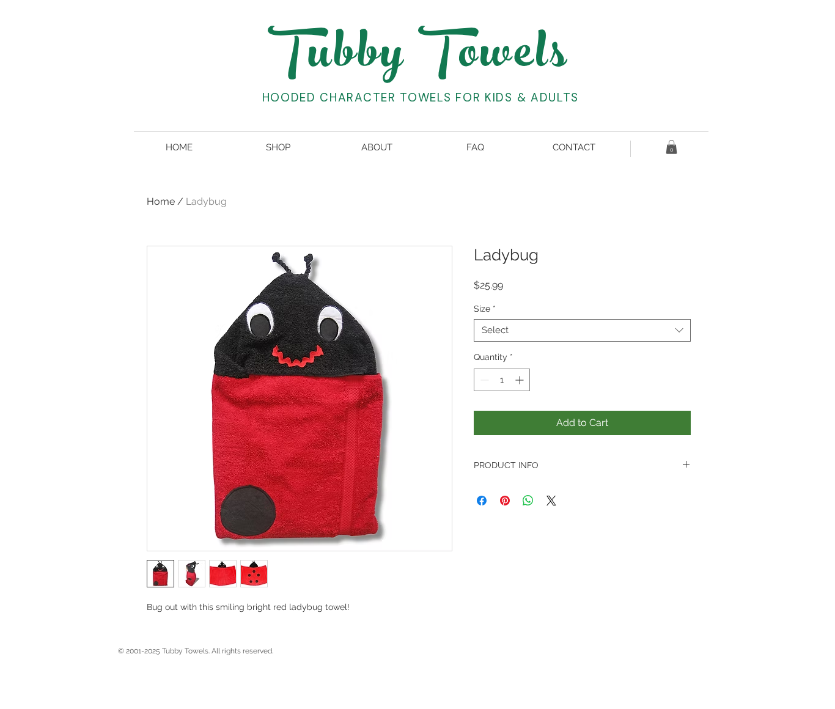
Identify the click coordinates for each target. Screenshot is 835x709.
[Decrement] (483, 380)
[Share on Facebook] (481, 500)
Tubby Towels (419, 58)
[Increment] (520, 380)
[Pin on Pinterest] (505, 500)
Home (161, 201)
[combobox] (582, 330)
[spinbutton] (502, 380)
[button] (671, 147)
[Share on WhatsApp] (528, 500)
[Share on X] (551, 500)
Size (485, 309)
